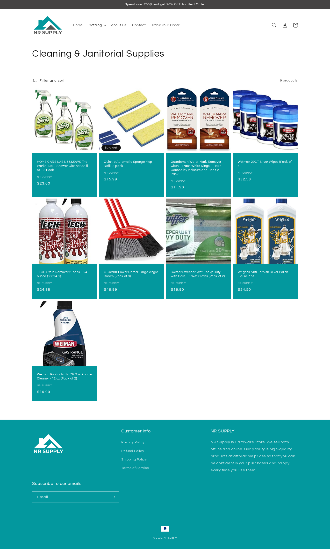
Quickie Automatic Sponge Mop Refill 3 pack (128, 164)
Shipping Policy (134, 459)
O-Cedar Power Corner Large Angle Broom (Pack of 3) (131, 274)
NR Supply (170, 538)
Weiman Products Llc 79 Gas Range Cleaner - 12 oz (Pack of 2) (64, 376)
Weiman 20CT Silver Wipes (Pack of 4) (265, 164)
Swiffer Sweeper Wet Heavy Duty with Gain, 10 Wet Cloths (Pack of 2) (198, 274)
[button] (97, 25)
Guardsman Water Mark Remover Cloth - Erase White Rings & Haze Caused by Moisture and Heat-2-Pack (196, 168)
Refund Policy (132, 451)
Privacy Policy (132, 442)
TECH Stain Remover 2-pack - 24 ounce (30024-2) (62, 274)
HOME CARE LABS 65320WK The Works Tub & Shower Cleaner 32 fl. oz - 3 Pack (63, 166)
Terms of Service (135, 468)
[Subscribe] (113, 497)
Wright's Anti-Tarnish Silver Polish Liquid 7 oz (263, 274)
